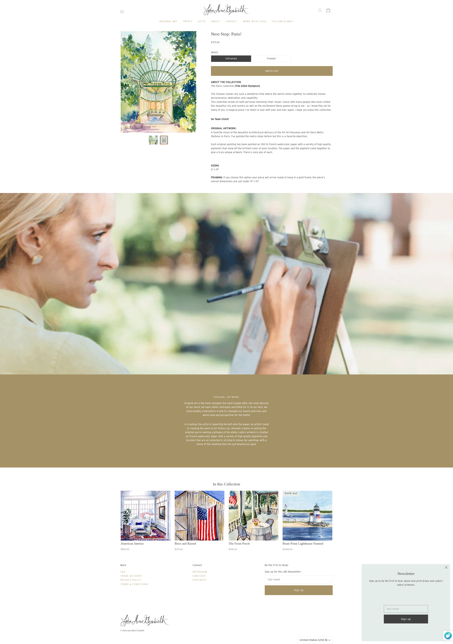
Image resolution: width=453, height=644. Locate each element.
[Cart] (328, 10)
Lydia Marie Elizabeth (135, 630)
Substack (199, 576)
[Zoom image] (158, 82)
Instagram (200, 571)
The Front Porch (239, 543)
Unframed (231, 58)
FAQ (122, 571)
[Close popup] (446, 568)
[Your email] (299, 579)
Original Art (168, 21)
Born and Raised (185, 543)
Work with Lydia (254, 21)
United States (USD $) (314, 640)
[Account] (320, 10)
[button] (128, 82)
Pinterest (200, 580)
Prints (188, 21)
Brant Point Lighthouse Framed (303, 543)
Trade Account (131, 576)
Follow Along (282, 21)
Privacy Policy (131, 580)
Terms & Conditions (134, 584)
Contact (231, 21)
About (215, 21)
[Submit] (124, 12)
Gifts (202, 21)
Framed (271, 58)
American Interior (132, 543)
